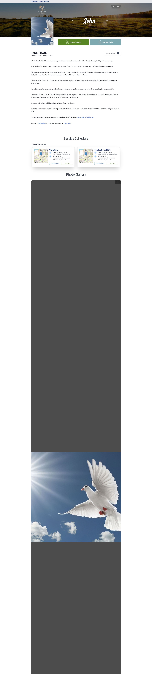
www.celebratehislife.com (85, 117)
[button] (41, 154)
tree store (68, 123)
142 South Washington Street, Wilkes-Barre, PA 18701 (61, 159)
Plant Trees (67, 163)
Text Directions (55, 163)
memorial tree (42, 123)
